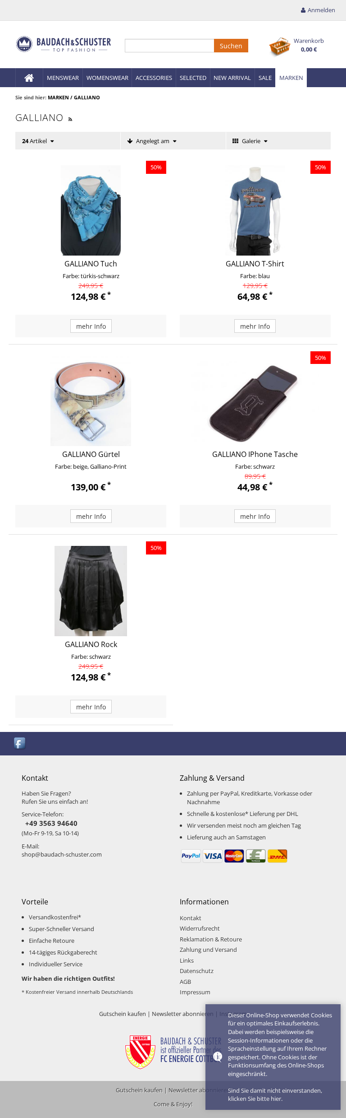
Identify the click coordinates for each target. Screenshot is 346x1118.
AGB (185, 982)
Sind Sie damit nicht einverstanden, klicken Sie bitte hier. (275, 1094)
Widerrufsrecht (200, 928)
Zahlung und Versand (208, 950)
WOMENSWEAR (107, 78)
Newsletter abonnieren (183, 1014)
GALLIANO (87, 97)
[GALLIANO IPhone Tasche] (255, 401)
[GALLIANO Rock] (91, 591)
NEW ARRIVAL (232, 78)
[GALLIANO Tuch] (91, 210)
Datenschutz (197, 971)
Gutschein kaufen (122, 1014)
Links (187, 960)
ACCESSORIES (154, 78)
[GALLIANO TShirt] (255, 210)
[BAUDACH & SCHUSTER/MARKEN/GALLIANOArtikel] (70, 117)
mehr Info (91, 326)
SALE (265, 78)
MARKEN (291, 78)
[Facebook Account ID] (20, 743)
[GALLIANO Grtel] (91, 401)
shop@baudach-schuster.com (62, 854)
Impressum (195, 992)
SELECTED (193, 78)
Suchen (231, 46)
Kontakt (190, 918)
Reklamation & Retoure (211, 939)
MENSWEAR (63, 78)
